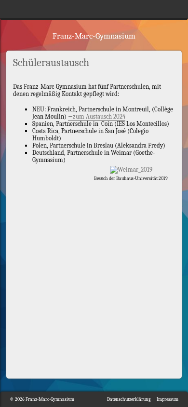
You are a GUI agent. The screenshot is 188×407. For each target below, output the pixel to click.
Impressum (167, 399)
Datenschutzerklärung (129, 399)
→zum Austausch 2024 (96, 116)
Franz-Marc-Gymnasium (94, 36)
